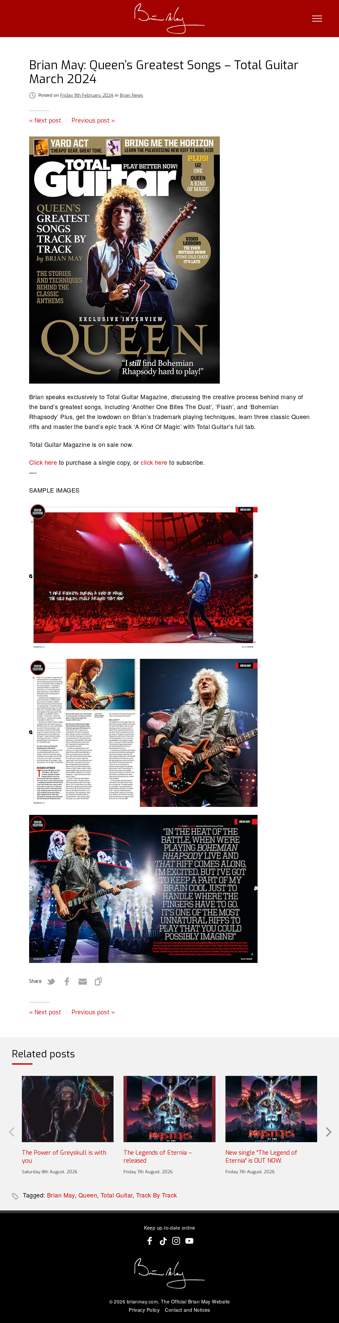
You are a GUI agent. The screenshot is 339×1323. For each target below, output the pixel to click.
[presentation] (11, 1131)
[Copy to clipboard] (98, 981)
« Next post (45, 121)
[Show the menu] (317, 18)
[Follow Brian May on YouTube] (189, 1240)
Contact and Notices (187, 1309)
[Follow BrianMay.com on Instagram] (176, 1240)
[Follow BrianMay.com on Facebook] (149, 1240)
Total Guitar (116, 1195)
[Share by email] (82, 981)
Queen (87, 1195)
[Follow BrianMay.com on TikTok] (163, 1240)
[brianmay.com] (169, 18)
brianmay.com (142, 1301)
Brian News (131, 95)
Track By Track (156, 1195)
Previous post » (93, 121)
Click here (43, 462)
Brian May (61, 1195)
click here (154, 462)
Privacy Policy (144, 1309)
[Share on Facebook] (66, 981)
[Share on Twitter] (51, 981)
